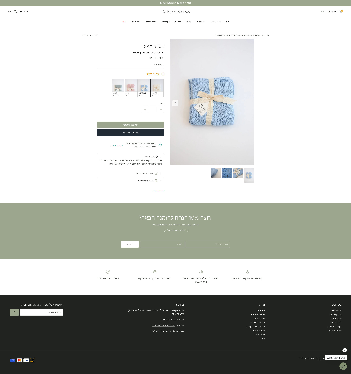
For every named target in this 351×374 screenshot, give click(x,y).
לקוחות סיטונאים (334, 326)
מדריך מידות (336, 322)
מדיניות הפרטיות (258, 322)
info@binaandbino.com (163, 325)
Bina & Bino (159, 64)
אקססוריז (166, 22)
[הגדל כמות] (145, 109)
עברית (22, 12)
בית (227, 22)
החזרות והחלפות (258, 314)
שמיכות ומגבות (254, 35)
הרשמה (130, 244)
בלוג (263, 338)
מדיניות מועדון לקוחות (256, 326)
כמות (162, 103)
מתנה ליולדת (151, 22)
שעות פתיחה (336, 318)
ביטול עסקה (260, 318)
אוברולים (200, 22)
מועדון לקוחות (335, 314)
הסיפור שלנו (336, 310)
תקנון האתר (260, 334)
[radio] (157, 88)
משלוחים (261, 310)
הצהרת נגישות (259, 330)
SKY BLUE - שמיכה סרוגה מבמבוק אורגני (230, 35)
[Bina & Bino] (176, 11)
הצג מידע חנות (117, 145)
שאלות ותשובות (335, 330)
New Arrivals (215, 22)
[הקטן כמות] (161, 109)
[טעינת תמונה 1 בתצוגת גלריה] (212, 102)
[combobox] (23, 11)
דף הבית (265, 35)
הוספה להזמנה (130, 124)
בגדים (189, 22)
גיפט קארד (136, 22)
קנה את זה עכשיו (130, 132)
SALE (124, 22)
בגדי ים (178, 22)
